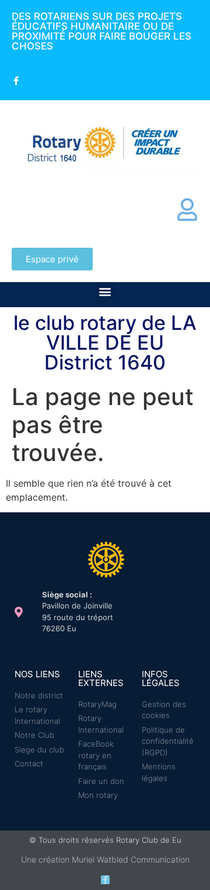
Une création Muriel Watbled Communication (105, 859)
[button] (105, 291)
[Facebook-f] (105, 879)
